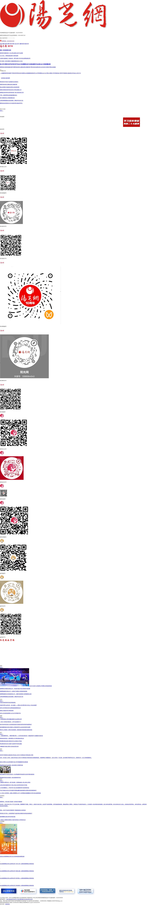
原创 (11, 43)
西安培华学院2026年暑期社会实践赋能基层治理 (17, 73)
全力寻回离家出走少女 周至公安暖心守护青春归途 (41, 73)
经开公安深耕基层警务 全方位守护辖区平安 (10, 713)
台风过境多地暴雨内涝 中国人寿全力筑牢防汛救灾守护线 (13, 785)
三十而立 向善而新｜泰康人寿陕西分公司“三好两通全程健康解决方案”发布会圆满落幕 (20, 793)
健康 (21, 43)
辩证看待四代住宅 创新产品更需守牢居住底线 (11, 743)
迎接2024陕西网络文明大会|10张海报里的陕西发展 (12, 856)
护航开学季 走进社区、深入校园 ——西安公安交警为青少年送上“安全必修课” (18, 705)
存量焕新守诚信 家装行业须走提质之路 (9, 746)
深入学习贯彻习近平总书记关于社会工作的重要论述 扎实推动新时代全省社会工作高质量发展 (25, 64)
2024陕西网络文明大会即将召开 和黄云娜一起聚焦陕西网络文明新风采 (17, 871)
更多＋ (1, 110)
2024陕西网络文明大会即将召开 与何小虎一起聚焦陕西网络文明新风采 (17, 863)
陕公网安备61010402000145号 (25, 899)
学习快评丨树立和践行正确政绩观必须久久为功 (11, 61)
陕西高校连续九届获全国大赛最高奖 (21, 67)
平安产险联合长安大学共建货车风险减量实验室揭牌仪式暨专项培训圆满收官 (18, 790)
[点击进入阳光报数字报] (6, 47)
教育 (23, 43)
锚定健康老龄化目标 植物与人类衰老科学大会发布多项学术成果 (15, 727)
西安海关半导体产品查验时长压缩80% (9, 81)
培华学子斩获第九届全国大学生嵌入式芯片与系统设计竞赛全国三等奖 (70, 73)
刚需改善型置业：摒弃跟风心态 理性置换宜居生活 (12, 738)
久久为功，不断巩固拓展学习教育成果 (9, 55)
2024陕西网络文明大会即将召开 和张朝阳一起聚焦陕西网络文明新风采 (17, 885)
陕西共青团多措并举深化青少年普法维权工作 (10, 89)
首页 (1, 43)
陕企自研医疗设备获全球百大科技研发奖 (9, 87)
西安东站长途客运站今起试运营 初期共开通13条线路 (43, 67)
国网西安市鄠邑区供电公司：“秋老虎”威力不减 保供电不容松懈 (15, 688)
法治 (16, 43)
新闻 (6, 43)
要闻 (3, 43)
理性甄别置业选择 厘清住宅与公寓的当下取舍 (11, 741)
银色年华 (26, 43)
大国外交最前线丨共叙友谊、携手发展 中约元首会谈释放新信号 (15, 58)
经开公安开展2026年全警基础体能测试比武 (10, 707)
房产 (18, 43)
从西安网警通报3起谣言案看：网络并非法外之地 (11, 100)
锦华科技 (7, 904)
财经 (13, 43)
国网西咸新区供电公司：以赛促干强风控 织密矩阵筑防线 (13, 691)
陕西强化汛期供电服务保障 (6, 67)
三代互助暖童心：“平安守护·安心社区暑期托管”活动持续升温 (14, 787)
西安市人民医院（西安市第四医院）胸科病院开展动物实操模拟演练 (16, 729)
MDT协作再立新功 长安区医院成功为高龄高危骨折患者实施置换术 (16, 724)
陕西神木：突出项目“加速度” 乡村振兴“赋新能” (11, 801)
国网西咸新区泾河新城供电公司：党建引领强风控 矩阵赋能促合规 (15, 694)
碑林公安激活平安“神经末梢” (7, 710)
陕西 (8, 43)
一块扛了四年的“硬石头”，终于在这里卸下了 (10, 721)
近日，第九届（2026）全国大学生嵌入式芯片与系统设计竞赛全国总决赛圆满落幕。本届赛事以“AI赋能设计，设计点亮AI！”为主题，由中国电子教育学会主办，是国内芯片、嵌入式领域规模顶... (46, 757)
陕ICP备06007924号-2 (11, 899)
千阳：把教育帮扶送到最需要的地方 (8, 95)
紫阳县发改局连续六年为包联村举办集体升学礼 (11, 103)
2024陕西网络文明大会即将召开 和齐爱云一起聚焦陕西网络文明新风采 (17, 878)
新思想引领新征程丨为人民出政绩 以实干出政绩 (11, 53)
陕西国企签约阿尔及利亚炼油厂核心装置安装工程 (12, 92)
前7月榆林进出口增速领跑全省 (7, 97)
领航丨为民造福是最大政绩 (5, 50)
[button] (73, 78)
